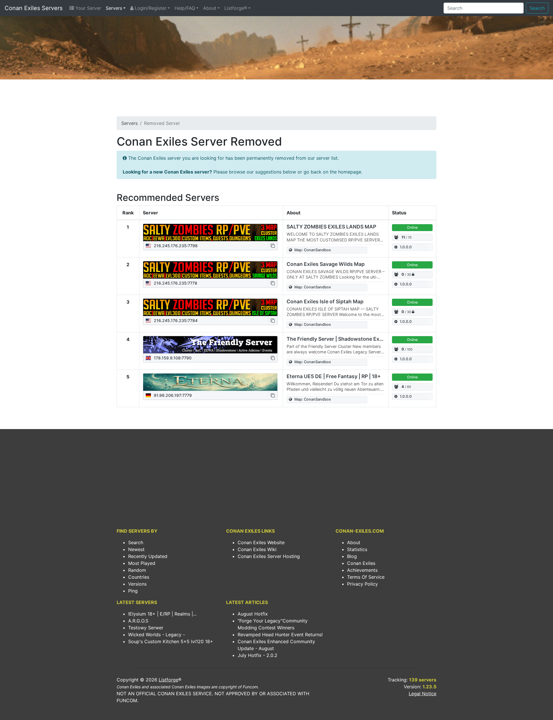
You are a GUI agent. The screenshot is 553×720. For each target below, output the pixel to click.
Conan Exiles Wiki (257, 549)
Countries (138, 577)
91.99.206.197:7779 (172, 395)
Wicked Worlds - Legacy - (156, 634)
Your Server (87, 8)
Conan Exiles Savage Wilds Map (326, 264)
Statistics (357, 549)
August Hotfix (253, 614)
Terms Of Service (366, 577)
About (209, 8)
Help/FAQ (185, 8)
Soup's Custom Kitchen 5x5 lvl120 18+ (170, 641)
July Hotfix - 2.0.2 (257, 655)
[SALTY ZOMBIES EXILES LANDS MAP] (210, 232)
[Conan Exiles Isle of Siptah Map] (210, 307)
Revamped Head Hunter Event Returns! (280, 634)
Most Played (141, 563)
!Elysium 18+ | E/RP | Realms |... (162, 614)
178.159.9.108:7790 (172, 357)
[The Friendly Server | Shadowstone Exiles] (210, 344)
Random (137, 570)
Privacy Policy (362, 584)
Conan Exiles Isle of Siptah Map (325, 301)
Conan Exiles (361, 563)
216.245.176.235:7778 (175, 283)
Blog (352, 556)
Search (537, 8)
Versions (137, 584)
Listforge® (235, 8)
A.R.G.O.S (138, 621)
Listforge (168, 680)
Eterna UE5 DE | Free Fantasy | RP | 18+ (334, 376)
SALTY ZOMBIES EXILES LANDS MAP (331, 227)
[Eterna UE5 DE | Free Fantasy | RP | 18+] (210, 382)
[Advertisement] (276, 99)
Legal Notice (422, 693)
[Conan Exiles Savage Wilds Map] (210, 270)
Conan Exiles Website (261, 542)
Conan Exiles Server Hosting (269, 556)
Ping (133, 591)
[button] (272, 245)
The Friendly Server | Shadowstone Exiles (337, 339)
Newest (136, 549)
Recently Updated (147, 556)
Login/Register (149, 8)
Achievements (362, 570)
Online (412, 227)
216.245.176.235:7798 (175, 245)
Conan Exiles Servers (34, 8)
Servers (114, 8)
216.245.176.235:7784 (175, 320)
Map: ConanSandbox (312, 250)
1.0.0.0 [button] (406, 247)
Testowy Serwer (145, 628)
